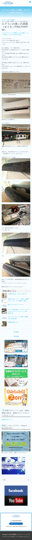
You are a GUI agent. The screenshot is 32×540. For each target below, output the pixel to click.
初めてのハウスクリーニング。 (16, 304)
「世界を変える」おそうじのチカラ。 (18, 294)
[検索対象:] (16, 480)
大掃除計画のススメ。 (14, 322)
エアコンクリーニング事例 (9, 33)
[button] (30, 2)
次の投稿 (16, 336)
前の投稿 (16, 332)
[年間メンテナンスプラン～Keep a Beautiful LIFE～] (16, 441)
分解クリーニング (8, 34)
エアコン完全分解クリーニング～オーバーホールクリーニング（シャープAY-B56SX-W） (18, 311)
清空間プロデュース (7, 419)
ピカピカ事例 (21, 33)
